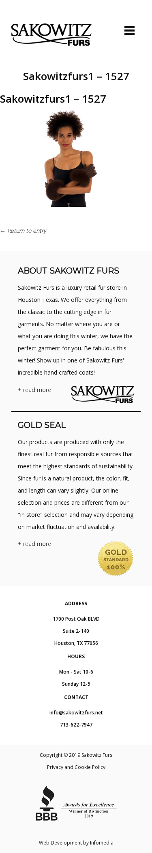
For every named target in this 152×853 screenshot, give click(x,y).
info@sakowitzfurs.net (76, 712)
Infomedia (101, 842)
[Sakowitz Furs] (51, 34)
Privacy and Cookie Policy (76, 767)
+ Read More (34, 390)
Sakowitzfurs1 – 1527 (53, 98)
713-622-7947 (76, 724)
